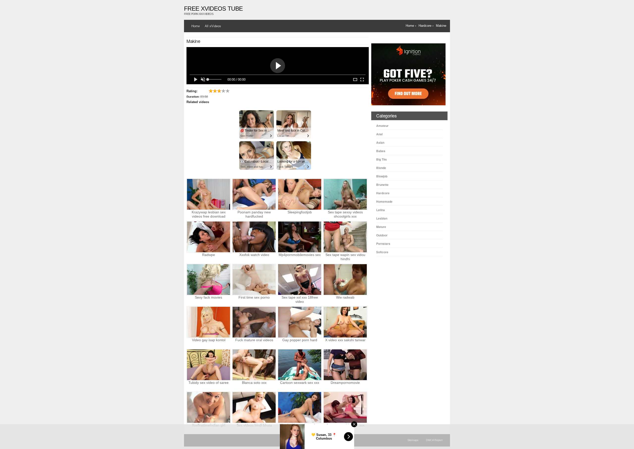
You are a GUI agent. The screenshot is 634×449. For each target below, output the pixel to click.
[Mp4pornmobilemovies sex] (300, 237)
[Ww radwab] (345, 279)
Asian (380, 142)
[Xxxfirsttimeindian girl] (208, 407)
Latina (380, 210)
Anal (379, 134)
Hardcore (383, 193)
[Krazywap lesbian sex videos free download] (208, 194)
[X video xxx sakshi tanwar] (345, 322)
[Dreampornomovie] (345, 365)
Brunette (382, 184)
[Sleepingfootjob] (300, 194)
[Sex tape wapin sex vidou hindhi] (345, 237)
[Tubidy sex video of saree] (208, 365)
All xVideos (213, 26)
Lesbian (381, 218)
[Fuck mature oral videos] (254, 322)
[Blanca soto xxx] (254, 365)
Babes (380, 151)
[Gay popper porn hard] (300, 322)
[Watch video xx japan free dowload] (300, 407)
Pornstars (383, 243)
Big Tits (381, 159)
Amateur (382, 125)
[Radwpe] (208, 237)
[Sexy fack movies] (208, 279)
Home (195, 26)
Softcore (382, 252)
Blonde (381, 168)
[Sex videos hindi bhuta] (254, 407)
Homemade (384, 201)
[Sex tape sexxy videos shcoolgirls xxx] (345, 194)
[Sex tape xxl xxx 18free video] (300, 279)
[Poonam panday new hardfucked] (254, 194)
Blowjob (381, 176)
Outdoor (382, 235)
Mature (381, 226)
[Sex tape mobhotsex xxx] (345, 407)
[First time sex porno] (254, 279)
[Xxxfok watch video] (254, 237)
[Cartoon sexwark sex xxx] (300, 365)
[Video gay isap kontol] (208, 322)
